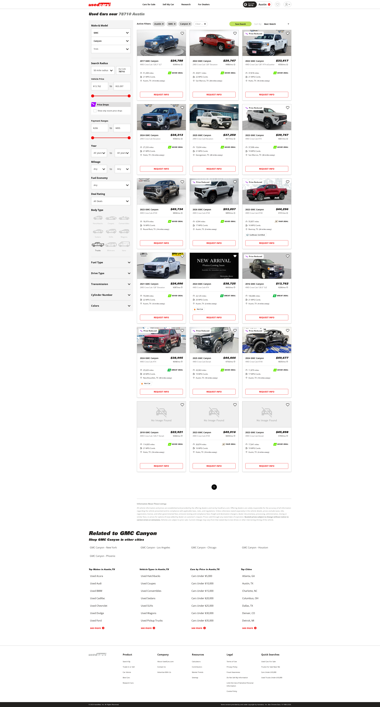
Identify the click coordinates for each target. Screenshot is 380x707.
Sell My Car (168, 4)
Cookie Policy (232, 691)
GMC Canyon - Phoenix (102, 556)
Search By (126, 661)
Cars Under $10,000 (268, 672)
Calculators (196, 661)
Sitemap (195, 677)
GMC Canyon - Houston (255, 547)
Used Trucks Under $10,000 (271, 677)
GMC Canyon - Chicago (203, 547)
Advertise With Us (164, 672)
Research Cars (128, 683)
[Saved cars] (277, 4)
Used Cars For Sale (268, 661)
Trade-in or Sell (129, 667)
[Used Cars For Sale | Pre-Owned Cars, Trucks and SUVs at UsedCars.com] (100, 4)
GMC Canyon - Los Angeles (155, 547)
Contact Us (161, 667)
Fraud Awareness (233, 672)
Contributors (197, 667)
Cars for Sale (148, 4)
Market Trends (197, 672)
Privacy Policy (232, 667)
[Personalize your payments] (181, 64)
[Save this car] (182, 34)
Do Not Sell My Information (237, 677)
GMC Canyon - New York (103, 547)
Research (186, 4)
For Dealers (204, 4)
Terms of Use (232, 661)
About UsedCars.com (165, 661)
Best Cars (126, 677)
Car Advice (127, 672)
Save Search (240, 24)
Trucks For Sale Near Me (270, 667)
